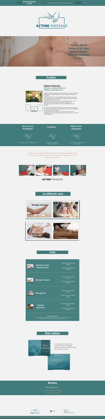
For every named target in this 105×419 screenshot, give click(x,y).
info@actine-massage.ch (69, 412)
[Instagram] (86, 2)
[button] (50, 2)
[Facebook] (84, 2)
